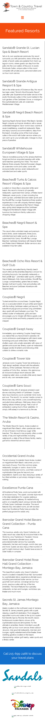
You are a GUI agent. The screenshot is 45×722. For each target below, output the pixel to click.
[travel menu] (22, 18)
